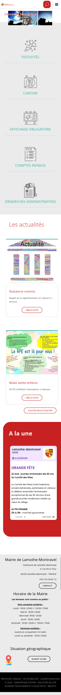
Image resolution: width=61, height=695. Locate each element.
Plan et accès (39, 659)
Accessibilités (30, 678)
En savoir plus (30, 51)
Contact (47, 586)
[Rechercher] (47, 4)
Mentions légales (11, 678)
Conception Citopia (25, 682)
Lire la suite (32, 310)
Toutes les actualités (40, 410)
